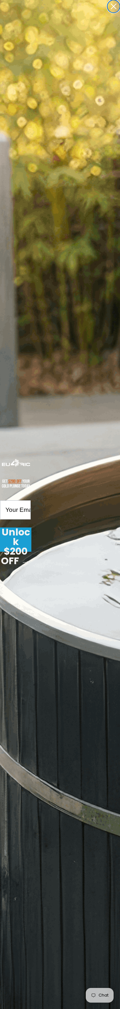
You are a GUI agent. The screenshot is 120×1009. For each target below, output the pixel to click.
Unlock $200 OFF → (15, 539)
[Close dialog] (113, 6)
